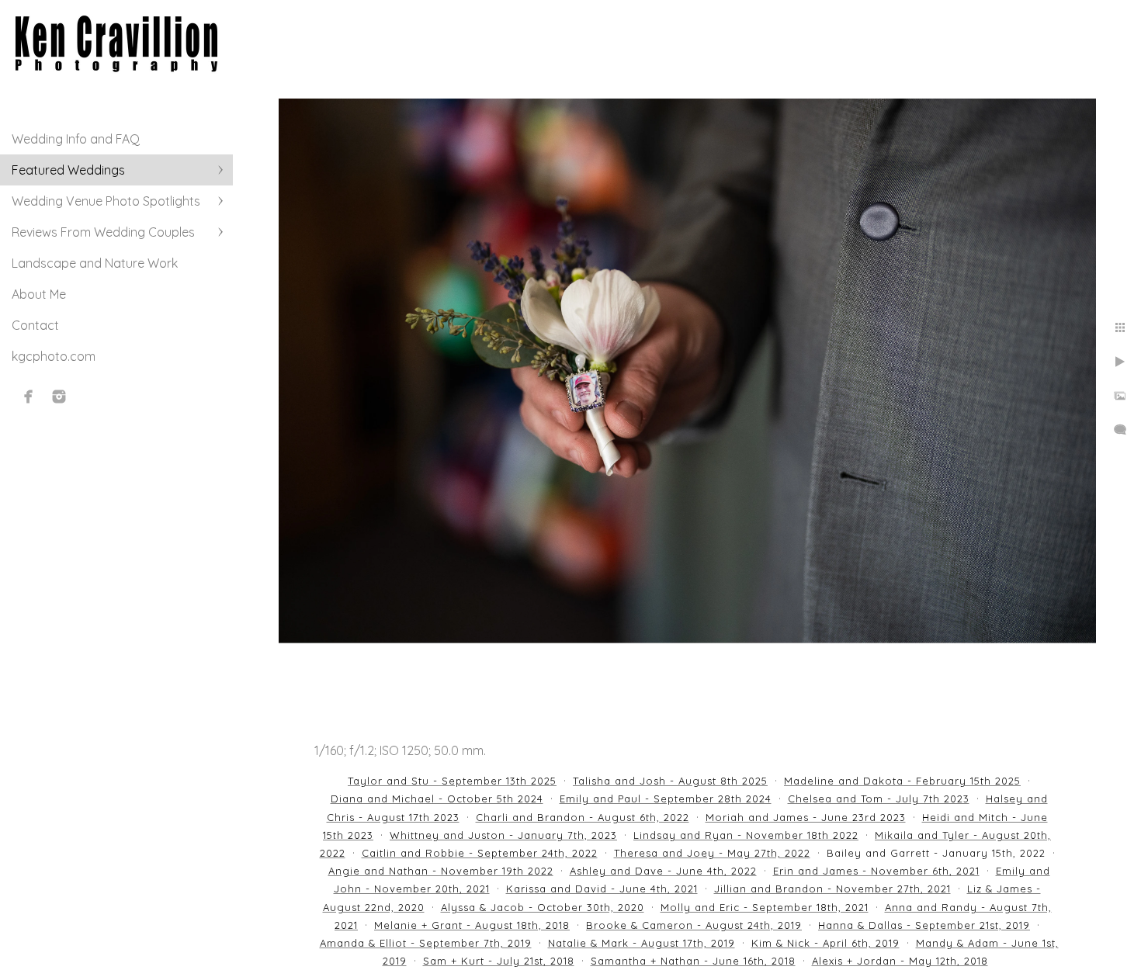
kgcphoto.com (53, 356)
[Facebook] (29, 396)
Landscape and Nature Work (95, 263)
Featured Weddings (68, 170)
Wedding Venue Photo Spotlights (106, 201)
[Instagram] (59, 396)
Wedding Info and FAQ (76, 139)
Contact (35, 325)
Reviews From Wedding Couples (103, 232)
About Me (39, 294)
